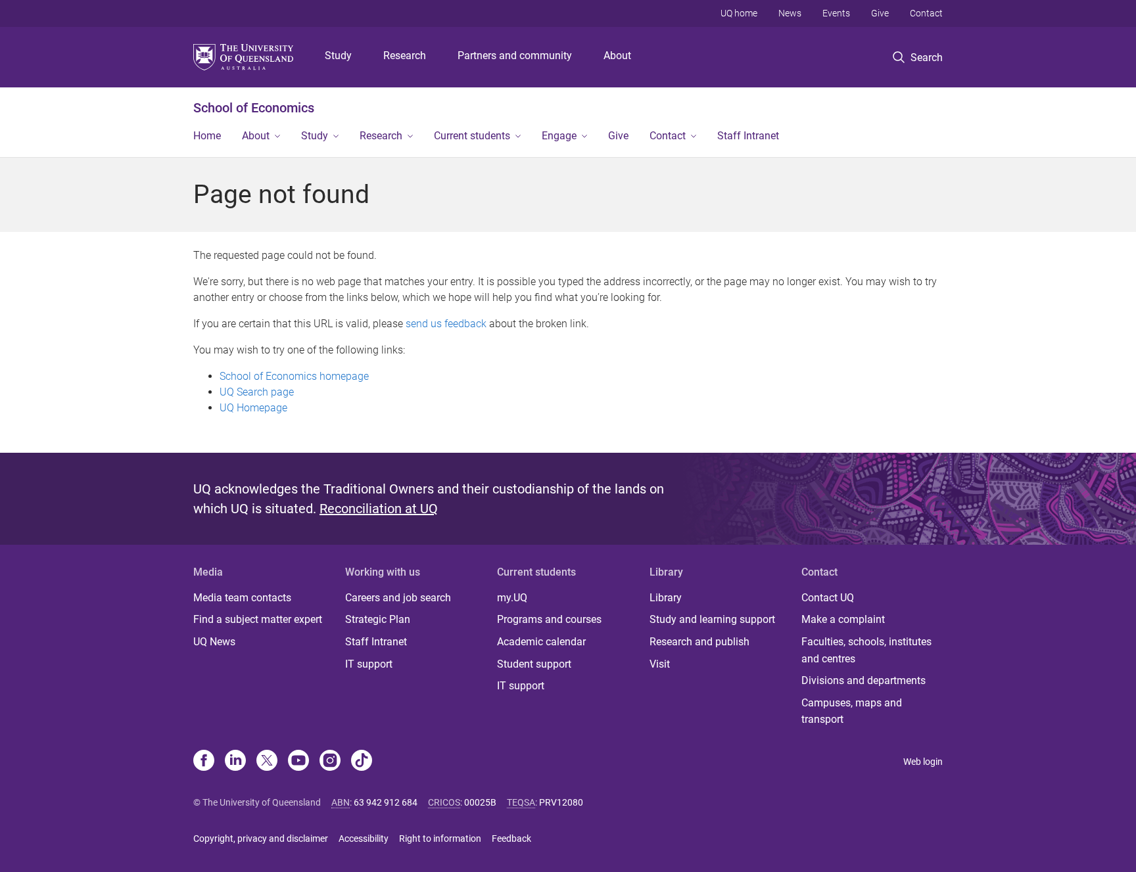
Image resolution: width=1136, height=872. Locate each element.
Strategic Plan (377, 619)
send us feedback (446, 323)
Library (666, 597)
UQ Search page (257, 392)
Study (338, 55)
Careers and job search (398, 597)
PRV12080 (561, 802)
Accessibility (364, 838)
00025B (480, 802)
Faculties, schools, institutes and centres (866, 650)
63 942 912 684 (385, 802)
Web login (923, 761)
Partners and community (515, 55)
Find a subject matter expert (257, 619)
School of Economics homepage (294, 376)
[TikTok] (361, 761)
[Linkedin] (235, 761)
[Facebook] (203, 761)
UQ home (739, 13)
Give (880, 13)
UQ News (214, 641)
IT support (368, 664)
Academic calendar (541, 641)
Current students (472, 135)
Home (207, 135)
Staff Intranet (748, 135)
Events (836, 13)
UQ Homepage (253, 408)
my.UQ (512, 597)
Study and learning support (712, 619)
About (617, 55)
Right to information (440, 838)
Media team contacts (242, 597)
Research (404, 55)
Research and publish (699, 641)
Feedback (511, 838)
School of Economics (253, 108)
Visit (660, 664)
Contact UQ (827, 597)
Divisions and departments (863, 680)
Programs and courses (549, 619)
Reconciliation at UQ (379, 508)
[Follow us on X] (266, 761)
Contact (926, 13)
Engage (559, 135)
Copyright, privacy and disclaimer (260, 838)
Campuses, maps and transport (851, 711)
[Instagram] (330, 761)
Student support (534, 664)
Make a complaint (843, 619)
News (789, 13)
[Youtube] (298, 761)
